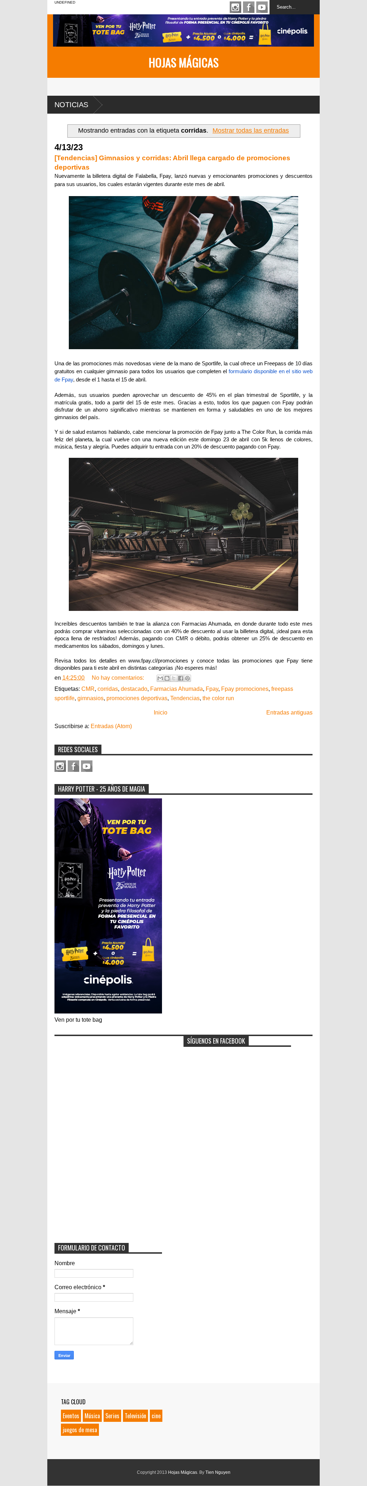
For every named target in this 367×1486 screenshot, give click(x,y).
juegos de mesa (80, 1429)
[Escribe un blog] (167, 678)
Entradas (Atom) (111, 726)
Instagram (235, 7)
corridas (107, 689)
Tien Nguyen (217, 1472)
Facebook (248, 7)
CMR (88, 689)
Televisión (135, 1415)
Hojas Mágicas (184, 62)
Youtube (262, 7)
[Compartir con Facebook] (180, 678)
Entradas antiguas (289, 712)
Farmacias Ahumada (176, 689)
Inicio (160, 712)
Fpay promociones (244, 689)
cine (156, 1415)
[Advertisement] (108, 1084)
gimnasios (90, 698)
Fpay (212, 689)
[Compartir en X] (173, 678)
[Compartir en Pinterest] (187, 678)
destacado (134, 689)
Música (92, 1415)
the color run (218, 698)
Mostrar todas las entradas (251, 130)
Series (112, 1415)
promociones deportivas (136, 698)
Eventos (71, 1415)
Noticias (71, 105)
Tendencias (185, 698)
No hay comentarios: (119, 678)
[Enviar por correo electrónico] (160, 678)
